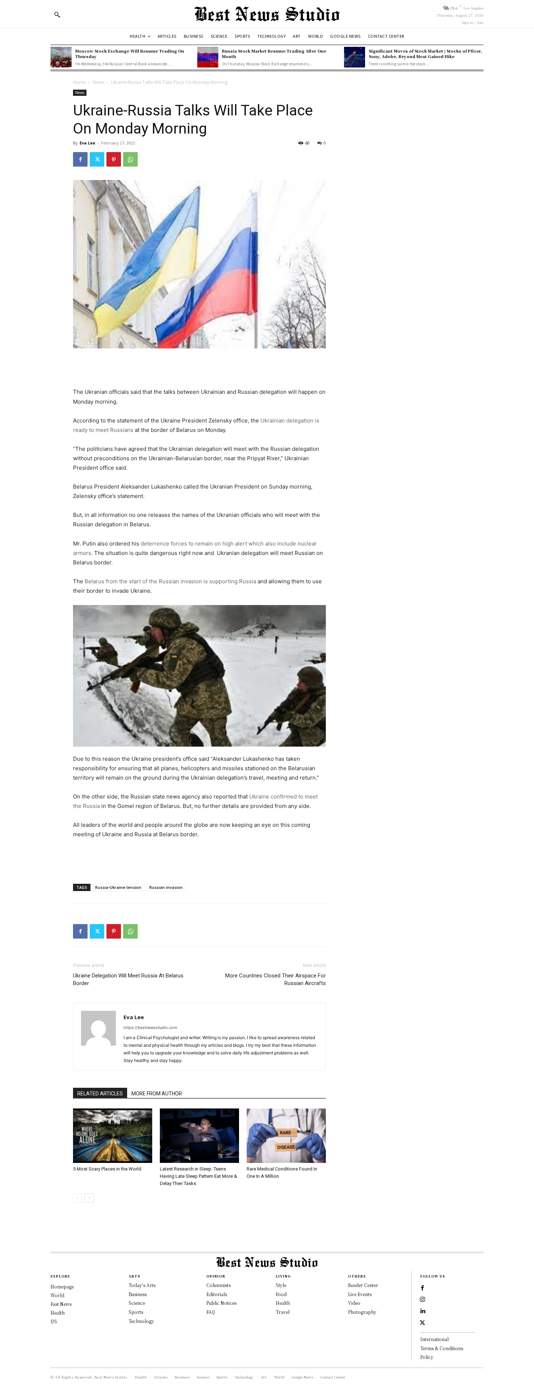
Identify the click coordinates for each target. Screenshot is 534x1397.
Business (138, 1294)
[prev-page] (77, 1197)
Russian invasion (166, 887)
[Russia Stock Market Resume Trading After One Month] (207, 57)
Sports (136, 1312)
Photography (362, 1312)
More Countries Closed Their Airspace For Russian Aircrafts (275, 979)
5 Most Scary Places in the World (107, 1169)
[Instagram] (422, 1300)
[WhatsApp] (130, 159)
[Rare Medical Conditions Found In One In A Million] (286, 1135)
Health (283, 1303)
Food (281, 1294)
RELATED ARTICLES (100, 1093)
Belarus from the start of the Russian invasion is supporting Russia (169, 581)
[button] (57, 14)
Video (354, 1303)
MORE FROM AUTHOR (157, 1093)
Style (281, 1285)
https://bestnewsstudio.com (150, 1027)
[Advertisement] (199, 369)
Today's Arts (142, 1285)
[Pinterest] (113, 159)
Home (79, 82)
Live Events (360, 1294)
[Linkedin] (422, 1311)
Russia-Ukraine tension (118, 887)
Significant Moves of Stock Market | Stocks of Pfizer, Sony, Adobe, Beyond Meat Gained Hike (425, 53)
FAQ (210, 1312)
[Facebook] (80, 159)
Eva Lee (87, 143)
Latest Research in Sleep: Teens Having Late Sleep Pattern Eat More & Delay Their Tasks (198, 1176)
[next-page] (89, 1197)
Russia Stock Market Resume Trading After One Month (274, 53)
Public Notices (221, 1303)
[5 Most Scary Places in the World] (112, 1135)
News (98, 82)
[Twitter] (97, 159)
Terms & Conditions (441, 1348)
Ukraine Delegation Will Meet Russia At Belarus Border (128, 979)
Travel (283, 1312)
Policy (426, 1357)
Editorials (216, 1294)
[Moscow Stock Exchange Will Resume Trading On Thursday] (61, 57)
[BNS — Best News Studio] (267, 14)
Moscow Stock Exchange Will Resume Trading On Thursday (129, 53)
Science (137, 1303)
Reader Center (363, 1285)
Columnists (218, 1285)
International (434, 1339)
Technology (141, 1321)
